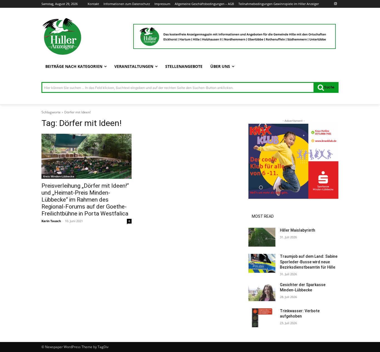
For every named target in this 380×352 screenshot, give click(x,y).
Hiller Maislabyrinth (297, 230)
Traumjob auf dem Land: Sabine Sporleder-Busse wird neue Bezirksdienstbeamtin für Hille (308, 261)
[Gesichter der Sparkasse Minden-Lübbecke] (261, 291)
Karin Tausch (51, 221)
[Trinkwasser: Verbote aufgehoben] (261, 317)
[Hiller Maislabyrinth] (261, 237)
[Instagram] (335, 4)
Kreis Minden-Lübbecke (58, 176)
